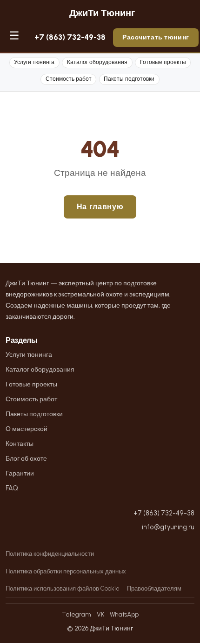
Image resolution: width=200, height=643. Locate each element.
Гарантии (20, 473)
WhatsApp (124, 614)
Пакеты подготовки (129, 79)
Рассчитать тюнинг (155, 37)
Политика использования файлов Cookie (63, 588)
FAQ (12, 488)
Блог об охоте (26, 458)
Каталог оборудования (97, 62)
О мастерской (26, 428)
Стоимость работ (69, 79)
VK (100, 614)
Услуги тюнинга (34, 62)
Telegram (76, 614)
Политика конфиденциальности (50, 553)
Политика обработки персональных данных (66, 571)
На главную (100, 206)
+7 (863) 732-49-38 (70, 37)
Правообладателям (154, 588)
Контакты (19, 443)
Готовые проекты (163, 62)
